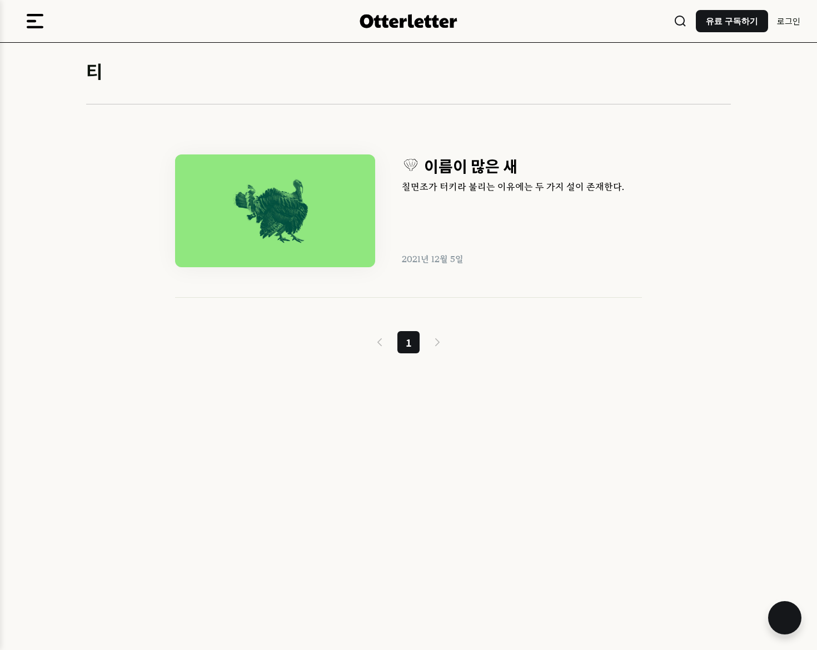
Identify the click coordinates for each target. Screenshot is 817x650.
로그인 (788, 21)
